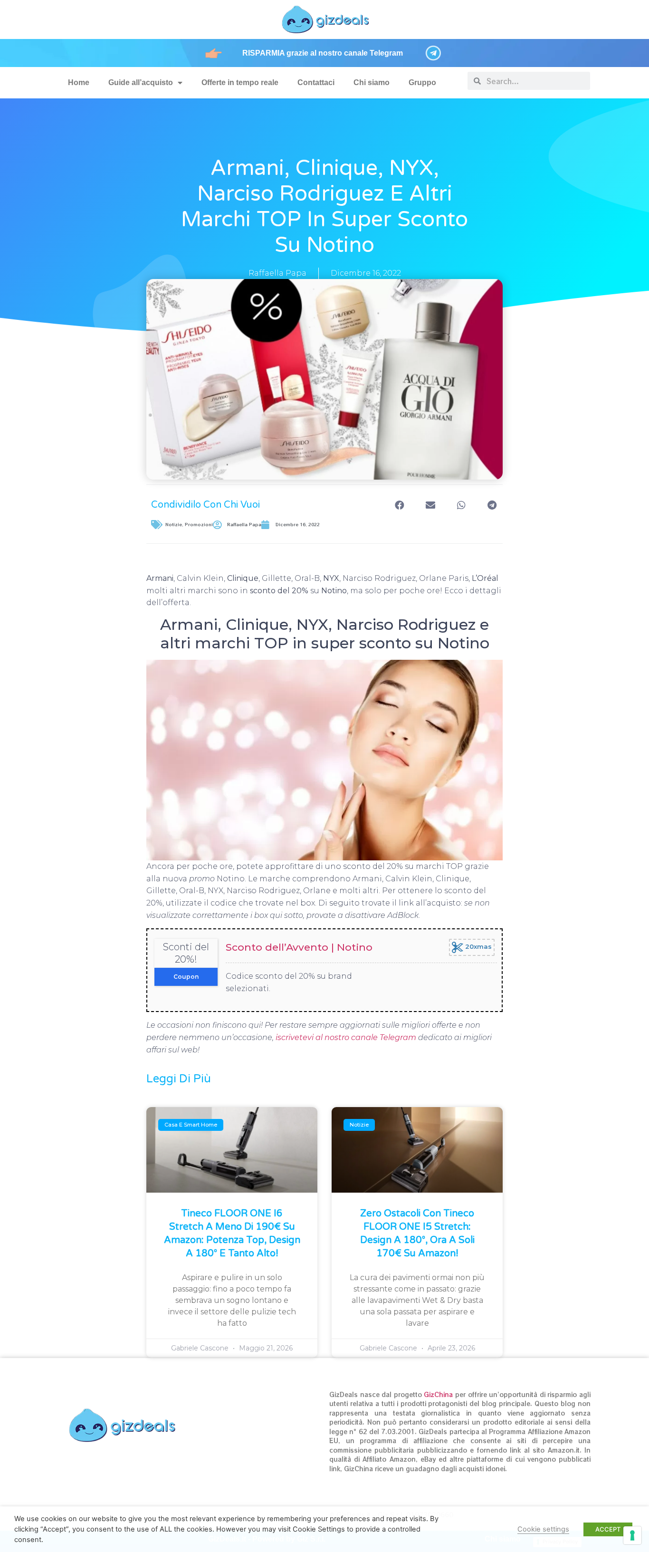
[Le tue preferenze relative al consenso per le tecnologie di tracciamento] (632, 1535)
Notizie (173, 524)
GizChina (438, 1394)
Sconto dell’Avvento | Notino (299, 947)
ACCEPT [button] (607, 1529)
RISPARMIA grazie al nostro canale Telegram (322, 53)
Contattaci (315, 82)
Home (78, 82)
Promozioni (199, 524)
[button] (399, 505)
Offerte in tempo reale (239, 82)
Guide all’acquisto (140, 82)
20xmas (477, 947)
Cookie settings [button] (543, 1529)
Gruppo (422, 82)
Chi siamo (371, 82)
